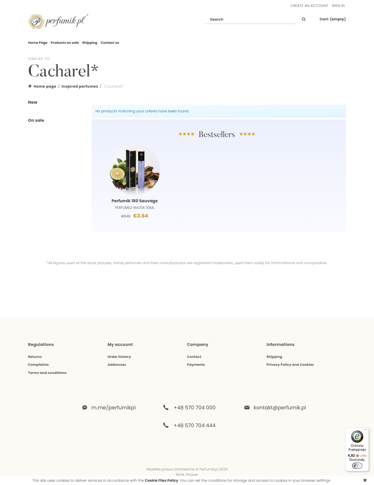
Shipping (274, 356)
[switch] (357, 466)
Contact (194, 356)
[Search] (302, 19)
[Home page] (58, 21)
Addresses (117, 364)
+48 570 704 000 (195, 407)
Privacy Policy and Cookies (290, 364)
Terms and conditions (47, 372)
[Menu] (366, 431)
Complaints (38, 364)
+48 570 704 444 (195, 425)
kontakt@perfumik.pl (276, 407)
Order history (119, 356)
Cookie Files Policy (161, 480)
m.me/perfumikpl (113, 407)
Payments (196, 364)
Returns (35, 356)
